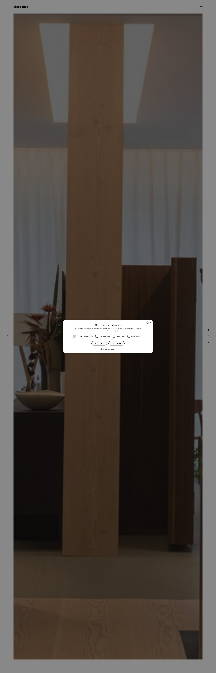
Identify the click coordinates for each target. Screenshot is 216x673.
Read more (120, 331)
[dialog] (108, 336)
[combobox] (147, 323)
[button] (108, 349)
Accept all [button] (99, 343)
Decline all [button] (116, 343)
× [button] (150, 322)
